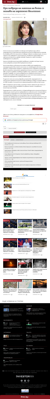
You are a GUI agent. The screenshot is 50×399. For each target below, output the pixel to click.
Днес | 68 (26, 1)
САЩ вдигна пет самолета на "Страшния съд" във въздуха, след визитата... (24, 291)
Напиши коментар (19, 132)
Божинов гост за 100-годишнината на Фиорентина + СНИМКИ (23, 190)
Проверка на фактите (40, 386)
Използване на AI (38, 387)
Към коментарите (31, 132)
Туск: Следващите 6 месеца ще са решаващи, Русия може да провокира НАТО (23, 143)
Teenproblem (8, 357)
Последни (6, 139)
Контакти (12, 384)
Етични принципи (13, 386)
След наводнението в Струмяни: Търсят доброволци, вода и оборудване (22, 154)
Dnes (9, 370)
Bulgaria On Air (17, 370)
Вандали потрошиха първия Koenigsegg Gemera (13, 339)
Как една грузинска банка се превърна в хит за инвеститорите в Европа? (14, 323)
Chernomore (23, 372)
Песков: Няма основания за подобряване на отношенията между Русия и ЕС (38, 309)
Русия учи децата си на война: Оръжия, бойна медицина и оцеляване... (9, 231)
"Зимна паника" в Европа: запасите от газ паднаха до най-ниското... (39, 231)
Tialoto (28, 332)
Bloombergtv (8, 320)
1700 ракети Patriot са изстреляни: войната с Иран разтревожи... (25, 231)
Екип (8, 384)
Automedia (7, 332)
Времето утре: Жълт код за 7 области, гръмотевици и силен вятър (10, 291)
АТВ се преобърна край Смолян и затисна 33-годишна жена (18, 161)
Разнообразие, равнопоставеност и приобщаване (20, 387)
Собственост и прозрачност (26, 386)
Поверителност (25, 384)
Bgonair (29, 306)
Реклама (18, 384)
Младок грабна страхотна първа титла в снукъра (21, 203)
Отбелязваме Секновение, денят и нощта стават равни (9, 270)
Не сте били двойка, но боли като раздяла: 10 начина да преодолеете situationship (39, 336)
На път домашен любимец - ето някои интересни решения (15, 336)
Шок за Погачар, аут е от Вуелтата (18, 177)
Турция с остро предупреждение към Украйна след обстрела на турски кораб (23, 157)
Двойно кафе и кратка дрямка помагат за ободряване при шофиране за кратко (12, 353)
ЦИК (5, 128)
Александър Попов (7, 19)
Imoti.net (41, 370)
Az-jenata (29, 345)
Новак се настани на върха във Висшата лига (20, 184)
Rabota (45, 370)
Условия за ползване (35, 384)
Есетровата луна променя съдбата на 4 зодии (14, 361)
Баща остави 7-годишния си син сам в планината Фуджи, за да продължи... (40, 291)
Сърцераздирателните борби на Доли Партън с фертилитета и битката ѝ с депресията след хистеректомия (36, 340)
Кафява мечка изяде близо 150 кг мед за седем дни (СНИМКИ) (40, 270)
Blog (17, 372)
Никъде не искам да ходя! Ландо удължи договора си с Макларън (24, 209)
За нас (4, 384)
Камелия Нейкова (12, 128)
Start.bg (19, 372)
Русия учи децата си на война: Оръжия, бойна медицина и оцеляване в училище (23, 146)
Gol (27, 320)
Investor (6, 306)
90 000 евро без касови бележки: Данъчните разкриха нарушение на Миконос (23, 164)
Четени (12, 139)
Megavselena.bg (34, 372)
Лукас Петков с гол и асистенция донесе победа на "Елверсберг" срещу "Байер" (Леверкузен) (36, 313)
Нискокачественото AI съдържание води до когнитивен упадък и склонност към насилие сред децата (13, 315)
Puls (5, 345)
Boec (30, 372)
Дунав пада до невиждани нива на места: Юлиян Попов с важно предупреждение (24, 150)
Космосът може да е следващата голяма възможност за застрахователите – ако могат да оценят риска (13, 310)
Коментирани (19, 139)
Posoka (27, 372)
